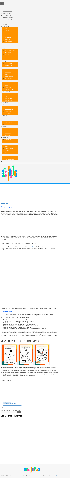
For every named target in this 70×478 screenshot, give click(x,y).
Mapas (4, 154)
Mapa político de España (9, 159)
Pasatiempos (6, 137)
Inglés (4, 48)
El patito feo (7, 130)
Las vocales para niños (9, 148)
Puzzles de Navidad (7, 19)
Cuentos (5, 126)
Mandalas (6, 93)
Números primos (8, 37)
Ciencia (4, 104)
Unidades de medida (8, 32)
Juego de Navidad (7, 15)
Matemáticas (6, 26)
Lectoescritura (6, 144)
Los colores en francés (9, 63)
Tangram (6, 74)
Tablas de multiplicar (7, 22)
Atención (6, 85)
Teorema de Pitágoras (9, 35)
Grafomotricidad (6, 46)
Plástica (6, 69)
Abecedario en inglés (8, 56)
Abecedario (7, 150)
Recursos (5, 67)
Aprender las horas (8, 78)
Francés (4, 61)
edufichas (3, 203)
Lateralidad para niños (9, 76)
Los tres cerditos (8, 128)
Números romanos (7, 43)
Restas (6, 28)
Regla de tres (7, 39)
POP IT (6, 124)
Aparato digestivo (8, 113)
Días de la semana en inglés (10, 50)
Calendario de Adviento (8, 17)
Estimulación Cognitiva (8, 80)
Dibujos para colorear (7, 91)
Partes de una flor (8, 111)
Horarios (5, 117)
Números (5, 24)
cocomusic (30, 246)
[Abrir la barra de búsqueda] (0, 1)
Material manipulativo (8, 122)
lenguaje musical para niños (44, 368)
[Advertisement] (35, 192)
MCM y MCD (7, 30)
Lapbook (5, 115)
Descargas (5, 8)
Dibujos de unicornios (8, 98)
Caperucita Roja (7, 133)
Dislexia (6, 152)
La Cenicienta (7, 135)
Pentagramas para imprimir (9, 403)
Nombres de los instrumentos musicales (12, 405)
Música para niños (7, 402)
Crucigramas (7, 141)
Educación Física (8, 72)
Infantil (4, 120)
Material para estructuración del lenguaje (10, 410)
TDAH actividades (8, 87)
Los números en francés (9, 65)
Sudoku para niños (8, 139)
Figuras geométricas (8, 41)
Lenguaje (6, 146)
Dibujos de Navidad (7, 11)
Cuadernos (5, 6)
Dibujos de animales (8, 100)
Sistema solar (7, 106)
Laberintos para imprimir (9, 89)
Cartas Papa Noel (7, 13)
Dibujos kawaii (7, 96)
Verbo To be (7, 54)
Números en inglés (8, 52)
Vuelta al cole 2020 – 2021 (7, 409)
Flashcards (5, 102)
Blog (7, 203)
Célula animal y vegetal (9, 109)
